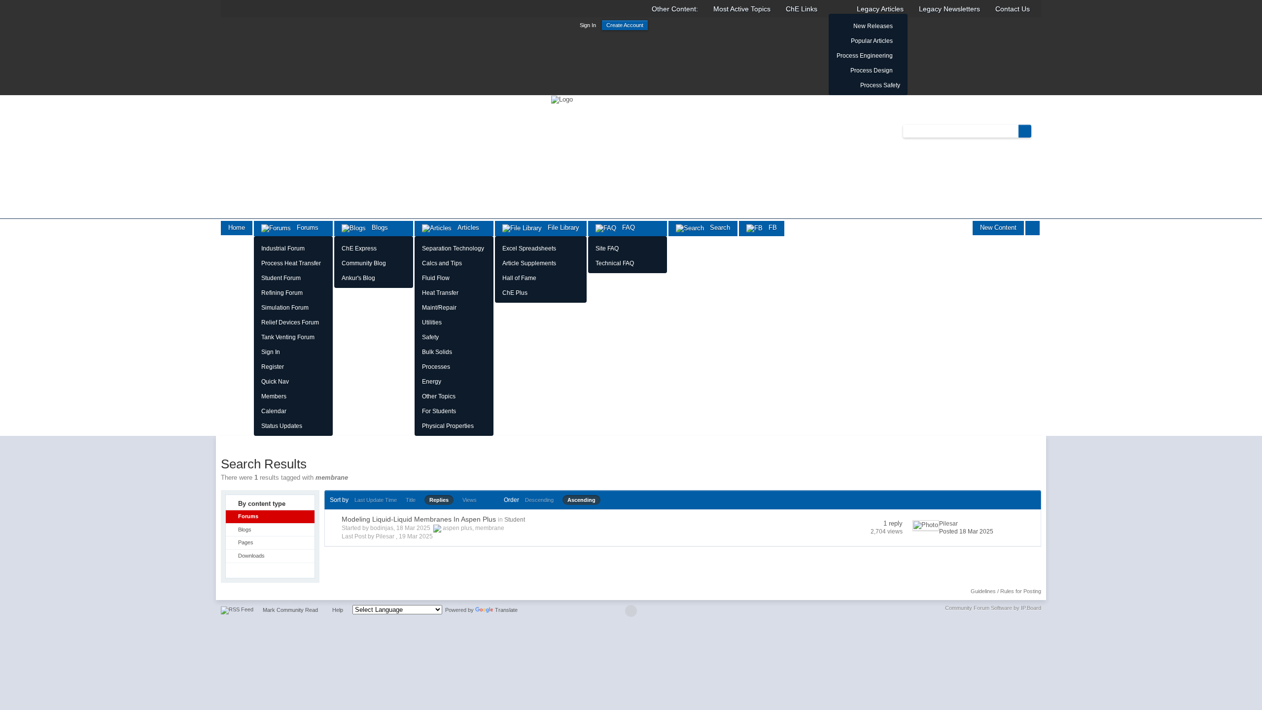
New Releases (873, 26)
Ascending (581, 500)
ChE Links (801, 9)
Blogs (377, 227)
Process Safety (880, 85)
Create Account (624, 25)
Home (236, 227)
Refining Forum (282, 292)
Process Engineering (865, 55)
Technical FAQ (615, 263)
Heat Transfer (440, 292)
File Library (560, 227)
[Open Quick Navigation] (1032, 228)
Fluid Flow (436, 278)
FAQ (625, 227)
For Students (439, 411)
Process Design (871, 70)
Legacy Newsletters (949, 9)
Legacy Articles (880, 9)
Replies (439, 500)
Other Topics (439, 396)
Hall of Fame (519, 278)
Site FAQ (607, 248)
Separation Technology (453, 248)
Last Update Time (375, 500)
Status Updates (281, 426)
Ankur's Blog (358, 278)
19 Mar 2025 (416, 536)
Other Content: (675, 9)
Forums (304, 227)
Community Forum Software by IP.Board (993, 608)
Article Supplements (529, 263)
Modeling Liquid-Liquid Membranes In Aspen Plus (419, 519)
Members (273, 396)
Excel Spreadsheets (529, 248)
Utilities (432, 322)
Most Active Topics (742, 9)
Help (337, 610)
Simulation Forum (285, 307)
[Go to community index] (562, 99)
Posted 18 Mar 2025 (966, 531)
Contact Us (1012, 9)
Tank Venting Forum (288, 337)
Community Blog (364, 263)
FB (770, 227)
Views (469, 500)
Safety (430, 337)
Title (411, 500)
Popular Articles (872, 40)
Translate (506, 610)
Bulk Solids (437, 352)
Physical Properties (448, 426)
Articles (465, 227)
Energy (431, 381)
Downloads (251, 556)
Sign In (588, 25)
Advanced (1037, 131)
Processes (436, 366)
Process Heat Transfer (291, 263)
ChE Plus (514, 292)
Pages (245, 542)
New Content (998, 227)
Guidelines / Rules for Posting (1006, 591)
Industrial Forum (283, 248)
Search (717, 227)
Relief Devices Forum (290, 322)
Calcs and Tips (442, 263)
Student (514, 519)
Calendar (273, 411)
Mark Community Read (290, 610)
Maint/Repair (439, 307)
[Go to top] (631, 611)
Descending (539, 500)
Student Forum (281, 278)
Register (272, 366)
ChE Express (359, 248)
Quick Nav (275, 381)
